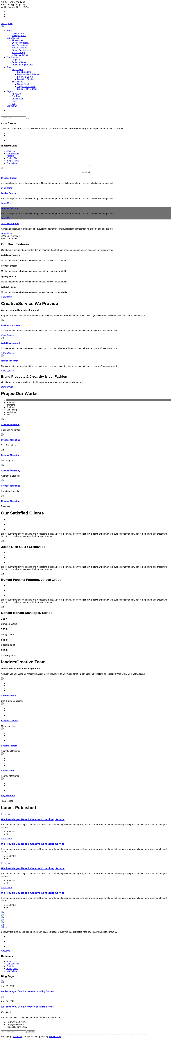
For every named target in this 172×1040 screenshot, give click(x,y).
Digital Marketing (20, 55)
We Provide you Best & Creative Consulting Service (32, 819)
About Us (16, 94)
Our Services (12, 38)
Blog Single (17, 82)
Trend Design (18, 52)
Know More (6, 297)
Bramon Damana (9, 721)
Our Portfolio (12, 57)
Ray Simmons (8, 796)
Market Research (20, 48)
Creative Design (9, 178)
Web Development (21, 45)
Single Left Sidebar (26, 86)
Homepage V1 (19, 33)
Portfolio (16, 60)
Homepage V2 (19, 35)
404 (13, 103)
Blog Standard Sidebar (28, 74)
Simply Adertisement (21, 50)
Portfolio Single (19, 62)
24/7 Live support (10, 223)
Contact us (11, 163)
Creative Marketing (10, 424)
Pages (9, 91)
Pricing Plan (18, 99)
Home (9, 31)
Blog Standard (24, 72)
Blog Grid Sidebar (25, 79)
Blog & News (12, 161)
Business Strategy (20, 43)
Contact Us (11, 106)
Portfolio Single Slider (22, 65)
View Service (7, 335)
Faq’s (14, 101)
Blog (8, 67)
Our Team (16, 96)
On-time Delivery (9, 208)
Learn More (6, 188)
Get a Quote (6, 23)
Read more (6, 814)
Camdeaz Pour (8, 696)
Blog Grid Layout (25, 77)
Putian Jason (8, 771)
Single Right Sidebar (27, 89)
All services (17, 40)
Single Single (23, 84)
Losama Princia (9, 746)
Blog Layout (17, 69)
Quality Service (8, 193)
